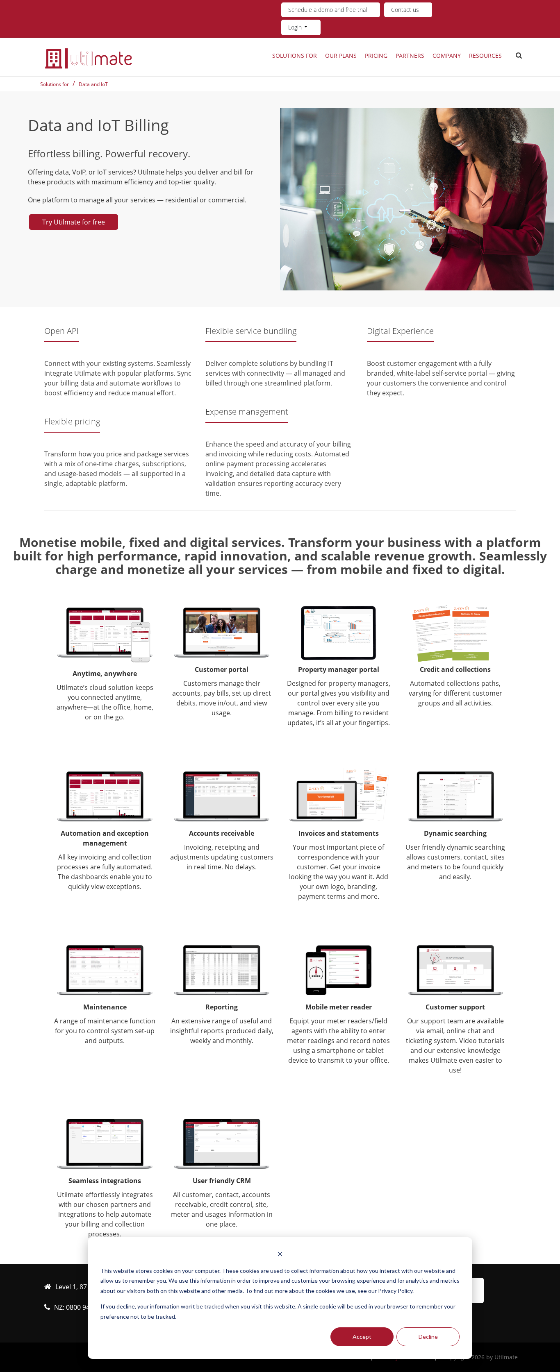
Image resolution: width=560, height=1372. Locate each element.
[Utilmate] (88, 58)
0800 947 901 (86, 1307)
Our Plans (341, 55)
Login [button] (295, 27)
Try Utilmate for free (73, 222)
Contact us (405, 10)
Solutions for (294, 55)
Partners (410, 55)
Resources (485, 55)
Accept (362, 1336)
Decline (428, 1336)
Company (447, 55)
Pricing (376, 55)
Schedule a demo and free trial (327, 10)
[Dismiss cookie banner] (280, 1255)
